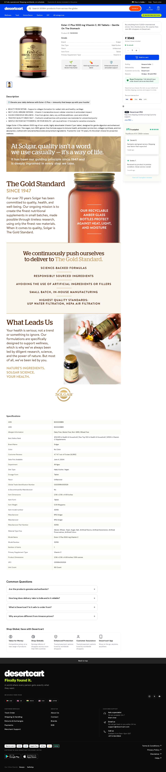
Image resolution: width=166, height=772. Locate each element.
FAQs (158, 758)
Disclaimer (156, 754)
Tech (17, 15)
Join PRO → (129, 120)
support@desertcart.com (118, 727)
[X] (154, 696)
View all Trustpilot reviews (142, 177)
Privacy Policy (154, 750)
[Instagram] (149, 696)
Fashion (40, 15)
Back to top (83, 661)
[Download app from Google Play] (13, 756)
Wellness (8, 15)
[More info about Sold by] (153, 64)
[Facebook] (159, 696)
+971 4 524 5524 (114, 736)
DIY (48, 15)
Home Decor (28, 15)
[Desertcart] (14, 8)
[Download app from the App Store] (30, 756)
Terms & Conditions (152, 746)
